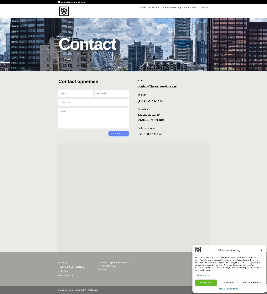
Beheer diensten (203, 275)
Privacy (63, 262)
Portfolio (154, 8)
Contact (204, 8)
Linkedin (102, 269)
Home (143, 8)
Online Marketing (171, 8)
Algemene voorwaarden (72, 266)
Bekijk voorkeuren (252, 282)
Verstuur (119, 133)
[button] (261, 250)
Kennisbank (190, 8)
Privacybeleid (232, 289)
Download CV (66, 275)
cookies (222, 289)
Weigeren (229, 282)
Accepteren (206, 282)
